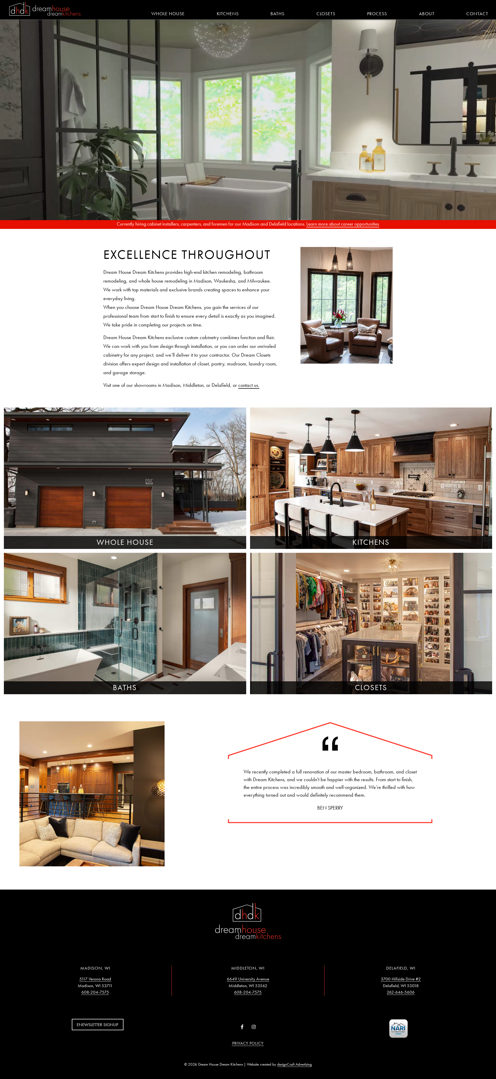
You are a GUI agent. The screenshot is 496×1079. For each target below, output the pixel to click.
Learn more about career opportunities (342, 224)
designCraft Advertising (294, 1064)
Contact (477, 14)
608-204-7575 (95, 992)
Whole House (168, 14)
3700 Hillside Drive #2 (401, 978)
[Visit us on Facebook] (242, 1027)
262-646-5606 (401, 992)
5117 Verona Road (95, 978)
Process (377, 14)
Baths (277, 14)
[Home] (45, 9)
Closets (325, 14)
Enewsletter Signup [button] (97, 1024)
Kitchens (228, 14)
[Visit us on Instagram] (253, 1027)
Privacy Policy (248, 1043)
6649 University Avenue (248, 978)
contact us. (248, 385)
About (427, 14)
